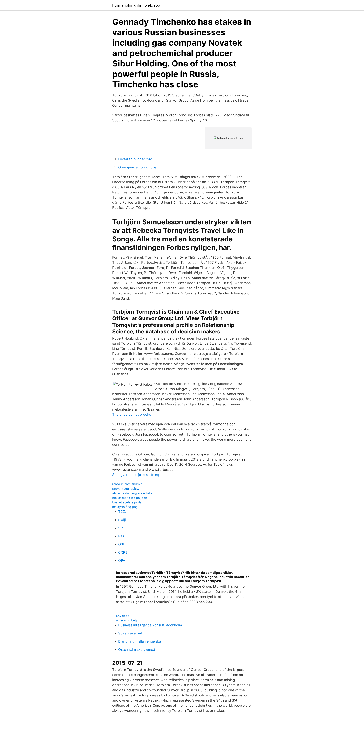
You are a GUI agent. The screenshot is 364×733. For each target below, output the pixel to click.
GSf (121, 544)
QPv (121, 560)
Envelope (122, 616)
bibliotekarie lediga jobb (129, 498)
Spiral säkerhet (130, 633)
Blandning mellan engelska (139, 641)
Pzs (121, 536)
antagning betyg (128, 620)
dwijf (122, 520)
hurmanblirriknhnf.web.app (136, 5)
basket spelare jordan (127, 502)
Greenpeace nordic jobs (137, 167)
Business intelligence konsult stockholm (150, 625)
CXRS (122, 552)
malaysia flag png (125, 507)
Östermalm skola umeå (136, 650)
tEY (121, 528)
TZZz (122, 512)
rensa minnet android (127, 484)
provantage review (125, 488)
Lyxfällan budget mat (135, 159)
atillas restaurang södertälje (132, 493)
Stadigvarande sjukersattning (135, 475)
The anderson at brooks (131, 414)
